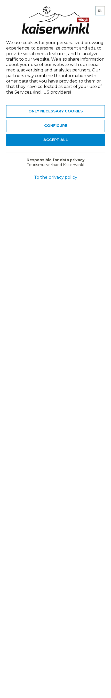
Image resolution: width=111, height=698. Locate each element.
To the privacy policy (55, 177)
